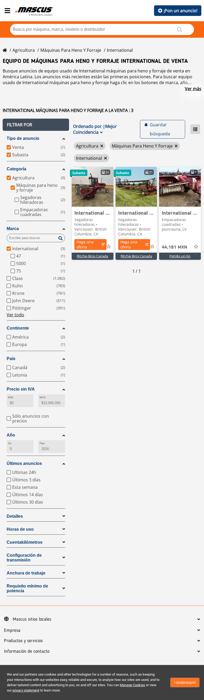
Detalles (15, 516)
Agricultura (23, 50)
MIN (10, 397)
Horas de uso (20, 529)
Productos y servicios (23, 640)
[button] (36, 125)
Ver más (193, 89)
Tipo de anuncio (23, 138)
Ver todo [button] (15, 315)
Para (42, 443)
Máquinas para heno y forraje (70, 50)
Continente (18, 328)
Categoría (16, 169)
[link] (92, 187)
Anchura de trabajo (26, 573)
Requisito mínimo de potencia (27, 588)
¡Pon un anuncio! (180, 11)
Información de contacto (26, 651)
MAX (42, 397)
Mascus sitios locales (32, 619)
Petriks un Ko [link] (179, 256)
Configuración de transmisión (24, 557)
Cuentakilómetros (24, 542)
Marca (13, 228)
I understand (185, 682)
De (9, 443)
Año (11, 435)
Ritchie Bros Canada (92, 256)
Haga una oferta (85, 244)
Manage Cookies (132, 685)
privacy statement (25, 690)
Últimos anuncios (24, 463)
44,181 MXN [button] (174, 247)
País (11, 358)
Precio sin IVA (21, 389)
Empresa (12, 630)
